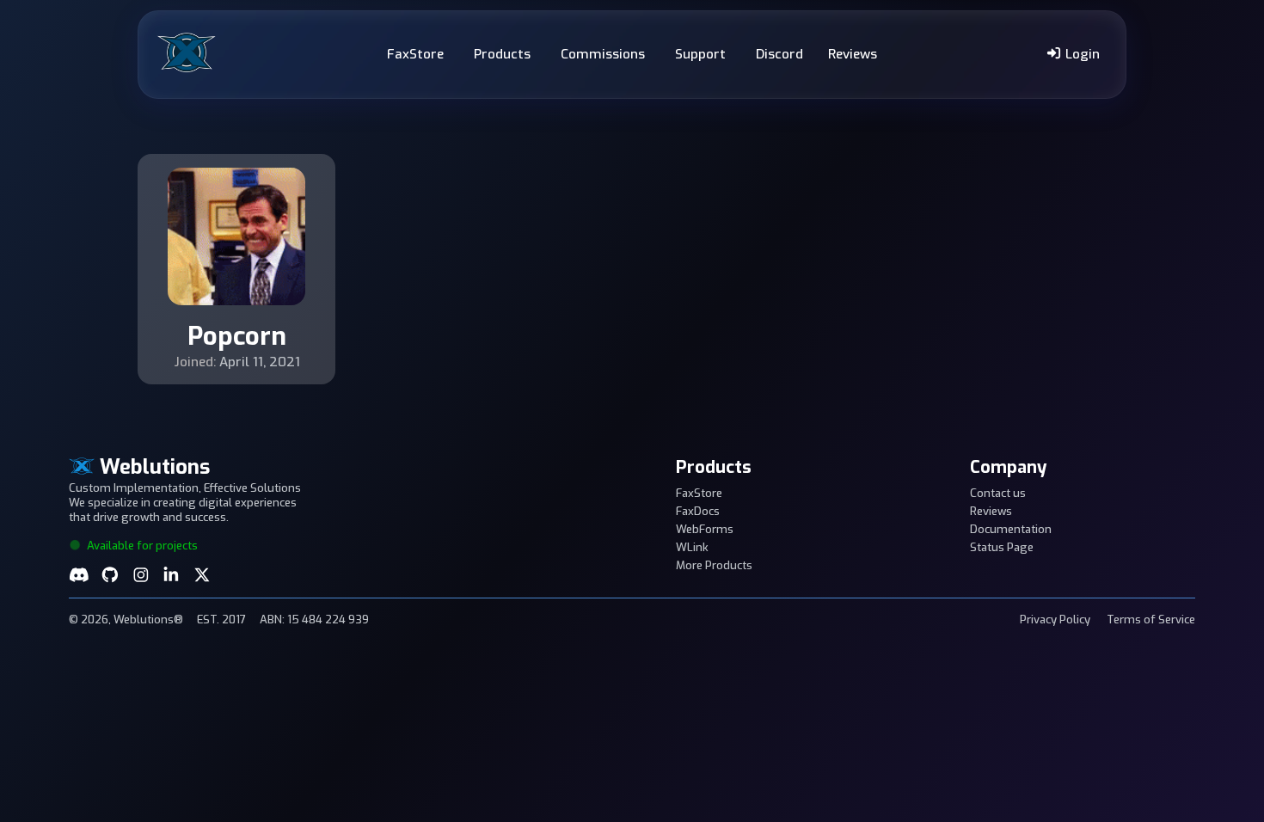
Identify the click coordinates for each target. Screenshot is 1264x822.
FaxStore (415, 54)
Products (502, 54)
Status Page (1002, 547)
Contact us (998, 493)
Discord (779, 54)
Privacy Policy (1055, 619)
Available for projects (141, 545)
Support (700, 54)
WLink (692, 547)
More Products (714, 565)
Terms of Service (1151, 619)
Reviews (852, 54)
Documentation (1011, 529)
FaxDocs (698, 511)
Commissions (603, 54)
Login (1081, 54)
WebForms (704, 529)
